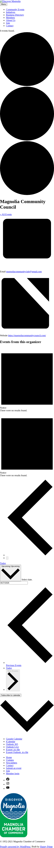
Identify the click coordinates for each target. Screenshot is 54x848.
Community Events (15, 9)
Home (9, 757)
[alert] (27, 379)
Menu (3, 4)
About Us (10, 20)
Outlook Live (12, 747)
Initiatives (10, 12)
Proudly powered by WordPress (15, 846)
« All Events (6, 214)
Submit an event (13, 768)
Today (3, 563)
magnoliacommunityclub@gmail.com (24, 271)
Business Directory (15, 15)
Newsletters (11, 762)
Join (8, 23)
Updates (10, 760)
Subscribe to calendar (10, 695)
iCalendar (10, 741)
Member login (12, 773)
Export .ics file (13, 749)
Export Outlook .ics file (17, 752)
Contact (9, 25)
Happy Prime (46, 846)
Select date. (27, 579)
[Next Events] (7, 558)
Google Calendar (14, 739)
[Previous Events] (30, 555)
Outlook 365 (12, 744)
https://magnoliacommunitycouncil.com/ (27, 335)
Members (10, 17)
